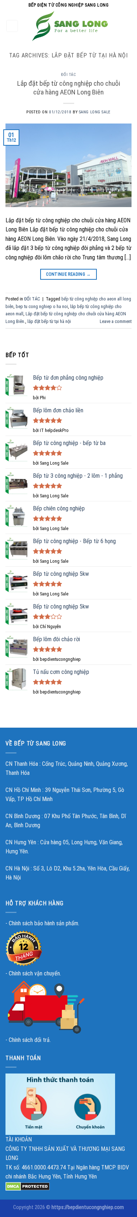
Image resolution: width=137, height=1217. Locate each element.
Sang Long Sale (95, 112)
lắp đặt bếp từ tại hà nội (49, 321)
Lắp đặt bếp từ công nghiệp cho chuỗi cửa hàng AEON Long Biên (68, 88)
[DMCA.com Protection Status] (27, 1185)
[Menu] (12, 26)
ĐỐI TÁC (68, 74)
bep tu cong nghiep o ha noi (42, 306)
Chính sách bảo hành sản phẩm (43, 923)
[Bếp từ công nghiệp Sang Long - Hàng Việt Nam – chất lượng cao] (70, 26)
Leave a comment (116, 321)
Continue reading (68, 274)
